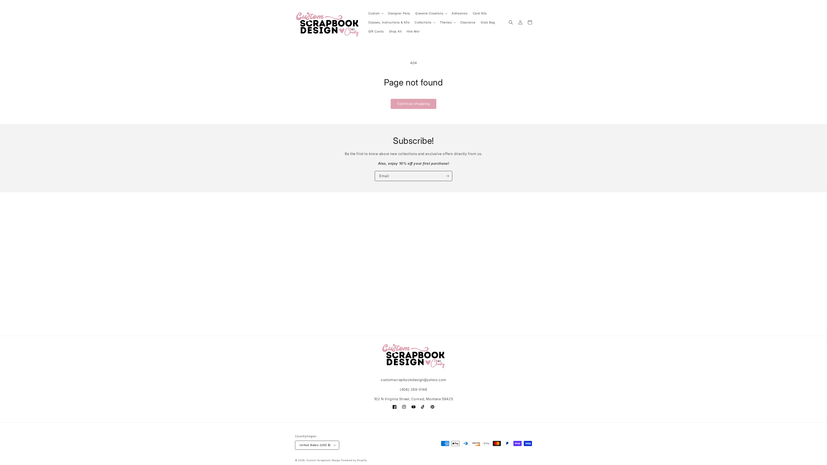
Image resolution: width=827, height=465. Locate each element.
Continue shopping (413, 104)
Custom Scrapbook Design (323, 460)
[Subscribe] (447, 176)
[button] (376, 13)
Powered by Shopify (354, 460)
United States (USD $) (315, 445)
